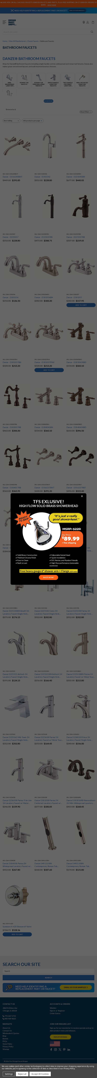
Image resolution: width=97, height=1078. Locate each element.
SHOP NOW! (48, 577)
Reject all (22, 1074)
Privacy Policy (69, 1068)
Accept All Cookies (40, 1074)
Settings (9, 1074)
